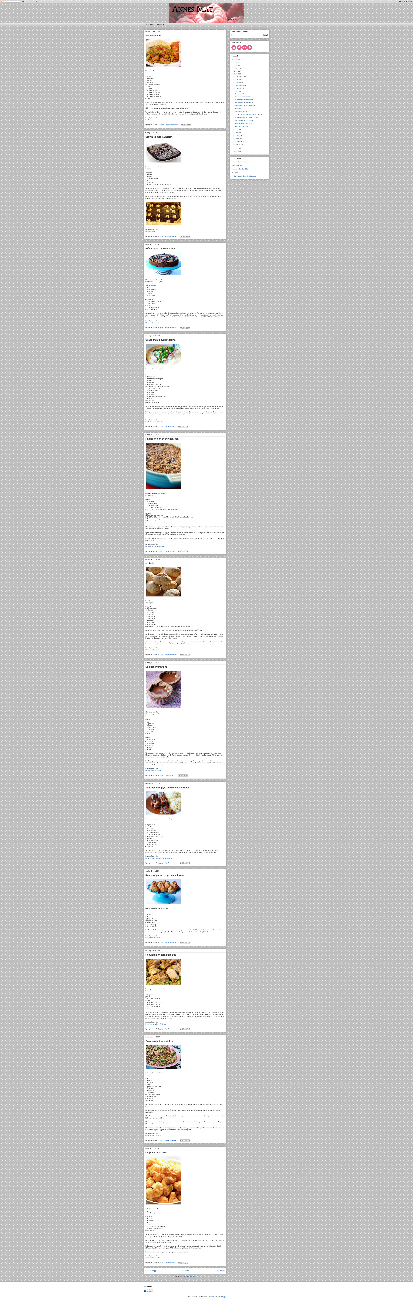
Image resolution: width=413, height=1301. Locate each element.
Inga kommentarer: (172, 124)
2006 (236, 151)
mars (238, 138)
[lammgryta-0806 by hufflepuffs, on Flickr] (163, 815)
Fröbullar (150, 563)
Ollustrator (211, 1297)
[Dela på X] (186, 125)
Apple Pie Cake (236, 165)
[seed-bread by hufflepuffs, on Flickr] (163, 597)
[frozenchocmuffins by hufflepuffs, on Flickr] (163, 708)
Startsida (149, 24)
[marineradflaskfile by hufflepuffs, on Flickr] (163, 985)
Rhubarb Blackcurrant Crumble (154, 546)
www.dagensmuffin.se (155, 714)
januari (238, 144)
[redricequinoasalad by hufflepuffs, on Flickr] (163, 1069)
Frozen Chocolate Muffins (153, 770)
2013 (236, 59)
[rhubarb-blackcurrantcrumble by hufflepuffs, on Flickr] (163, 489)
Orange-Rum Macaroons (153, 938)
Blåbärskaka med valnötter (160, 248)
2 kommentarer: (170, 426)
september (239, 85)
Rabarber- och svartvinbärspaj (162, 438)
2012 (236, 62)
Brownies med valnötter (158, 136)
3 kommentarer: (170, 551)
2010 (236, 68)
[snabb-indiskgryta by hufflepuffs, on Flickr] (163, 365)
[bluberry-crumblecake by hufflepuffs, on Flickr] (163, 276)
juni (237, 130)
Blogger (223, 1297)
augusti (238, 88)
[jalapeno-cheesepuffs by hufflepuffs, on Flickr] (163, 1205)
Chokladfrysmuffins (156, 666)
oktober (238, 82)
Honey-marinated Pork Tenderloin (155, 1024)
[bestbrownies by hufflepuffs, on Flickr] (163, 163)
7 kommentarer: (170, 775)
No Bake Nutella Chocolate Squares (243, 176)
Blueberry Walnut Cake (152, 323)
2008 (236, 74)
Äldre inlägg (220, 1271)
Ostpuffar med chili (156, 1152)
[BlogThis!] (184, 125)
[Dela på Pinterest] (190, 125)
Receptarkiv (161, 24)
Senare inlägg (150, 1271)
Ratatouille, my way (151, 120)
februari (238, 141)
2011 (235, 65)
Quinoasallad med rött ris (159, 1041)
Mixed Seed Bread (151, 650)
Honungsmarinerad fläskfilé (160, 954)
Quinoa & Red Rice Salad (153, 1135)
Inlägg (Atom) (190, 1276)
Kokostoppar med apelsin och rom (164, 875)
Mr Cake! (234, 172)
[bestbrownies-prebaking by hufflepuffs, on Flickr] (163, 225)
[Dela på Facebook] (188, 125)
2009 (236, 71)
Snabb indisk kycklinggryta (160, 340)
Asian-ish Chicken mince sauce (242, 162)
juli (237, 91)
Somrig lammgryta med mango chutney (167, 787)
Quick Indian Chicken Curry (154, 422)
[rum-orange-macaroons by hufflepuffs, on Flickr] (163, 904)
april (237, 136)
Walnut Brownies (150, 231)
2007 (236, 148)
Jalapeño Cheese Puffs (152, 1258)
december (239, 76)
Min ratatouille (153, 35)
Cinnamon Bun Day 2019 (240, 169)
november (239, 79)
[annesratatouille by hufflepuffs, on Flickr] (163, 67)
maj (237, 133)
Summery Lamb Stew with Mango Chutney (158, 858)
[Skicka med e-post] (182, 125)
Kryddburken (157, 1213)
